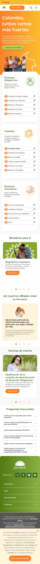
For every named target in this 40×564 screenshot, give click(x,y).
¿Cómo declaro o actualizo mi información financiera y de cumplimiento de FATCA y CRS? (15, 450)
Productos (8, 504)
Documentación (10, 498)
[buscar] (31, 7)
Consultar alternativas (13, 48)
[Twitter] (17, 475)
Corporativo (8, 484)
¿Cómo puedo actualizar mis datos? (17, 430)
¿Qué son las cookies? (20, 558)
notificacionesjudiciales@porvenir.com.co (20, 527)
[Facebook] (23, 475)
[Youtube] (35, 475)
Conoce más (12, 273)
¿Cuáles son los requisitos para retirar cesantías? (18, 416)
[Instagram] (29, 475)
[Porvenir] (20, 464)
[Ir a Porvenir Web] (4, 7)
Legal (6, 491)
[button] (16, 289)
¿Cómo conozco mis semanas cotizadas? (18, 444)
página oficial (19, 525)
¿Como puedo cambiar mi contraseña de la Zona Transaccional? (18, 437)
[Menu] (36, 7)
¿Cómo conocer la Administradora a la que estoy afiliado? (18, 423)
